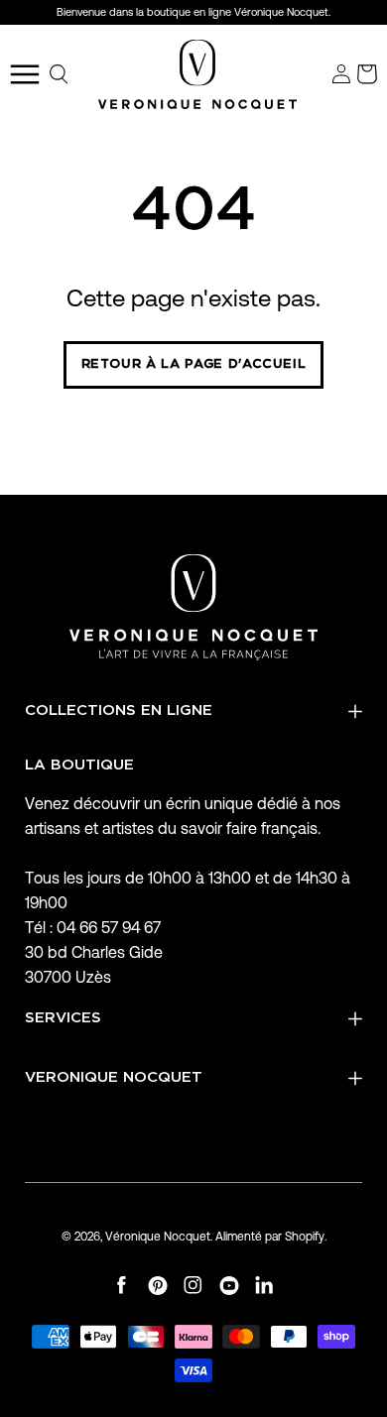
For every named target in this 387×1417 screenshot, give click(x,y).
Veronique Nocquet (113, 1077)
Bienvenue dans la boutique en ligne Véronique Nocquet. (193, 12)
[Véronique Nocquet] (197, 74)
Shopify (304, 1236)
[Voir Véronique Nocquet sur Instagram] (193, 1285)
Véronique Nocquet (157, 1236)
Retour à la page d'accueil (194, 364)
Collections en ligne (118, 710)
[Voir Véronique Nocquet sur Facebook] (122, 1285)
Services (63, 1017)
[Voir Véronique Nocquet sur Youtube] (229, 1285)
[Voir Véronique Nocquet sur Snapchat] (265, 1285)
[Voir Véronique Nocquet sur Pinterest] (158, 1285)
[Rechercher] (59, 74)
